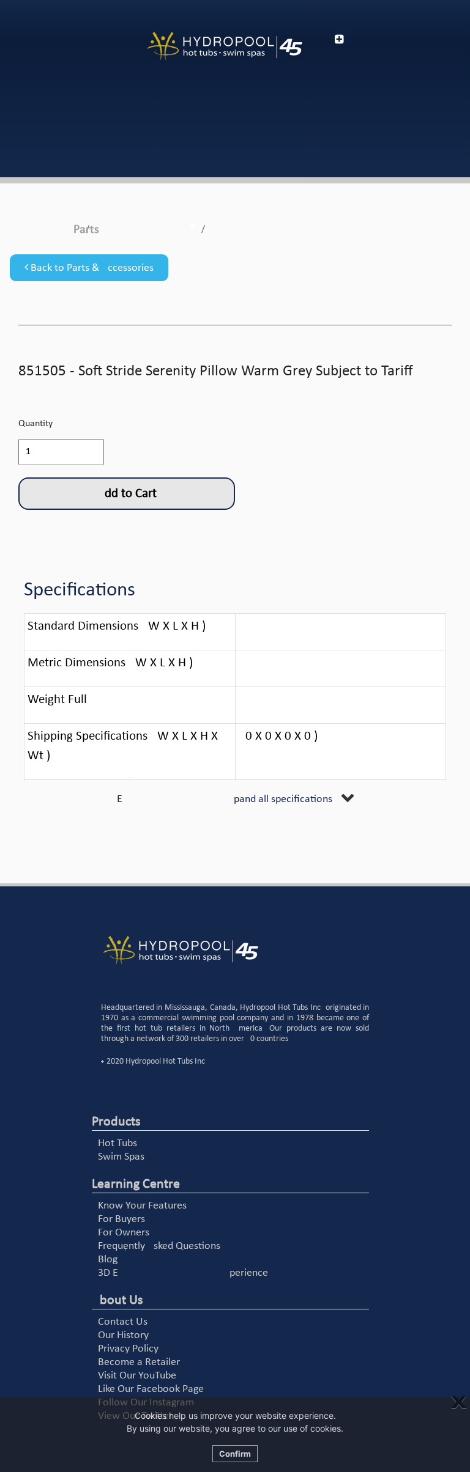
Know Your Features (142, 1206)
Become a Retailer (139, 1362)
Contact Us (122, 1322)
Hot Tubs (117, 1143)
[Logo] (224, 46)
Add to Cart (127, 493)
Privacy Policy (128, 1349)
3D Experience (183, 1273)
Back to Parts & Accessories (91, 268)
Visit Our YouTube (137, 1376)
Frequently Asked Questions (159, 1246)
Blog (108, 1259)
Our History (123, 1335)
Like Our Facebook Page (151, 1389)
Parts (86, 230)
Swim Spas (121, 1157)
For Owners (123, 1232)
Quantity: (36, 424)
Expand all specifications (224, 799)
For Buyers (121, 1219)
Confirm (235, 1454)
